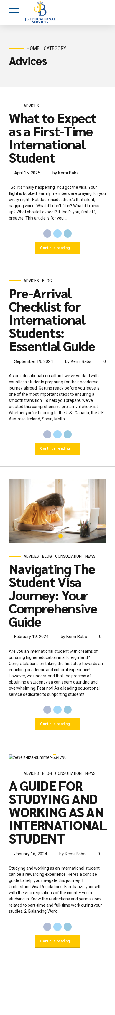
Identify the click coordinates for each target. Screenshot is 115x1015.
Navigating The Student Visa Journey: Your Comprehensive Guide (53, 595)
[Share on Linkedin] (68, 233)
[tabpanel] (57, 511)
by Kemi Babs (65, 173)
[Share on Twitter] (57, 233)
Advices (31, 105)
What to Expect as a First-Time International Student (52, 137)
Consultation (68, 556)
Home (33, 48)
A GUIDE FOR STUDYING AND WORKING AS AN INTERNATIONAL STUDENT (57, 811)
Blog (47, 280)
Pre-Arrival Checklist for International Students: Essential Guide (52, 319)
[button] (18, 511)
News (90, 556)
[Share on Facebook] (47, 233)
